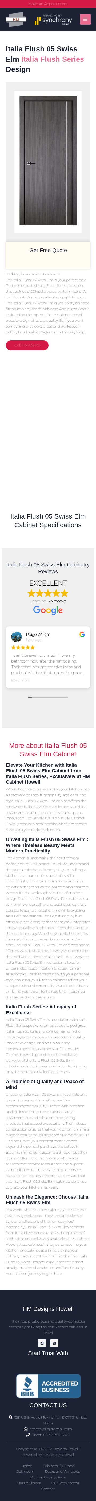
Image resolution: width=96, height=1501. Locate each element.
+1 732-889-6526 (56, 1435)
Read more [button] (20, 680)
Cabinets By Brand (59, 1466)
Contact (48, 1489)
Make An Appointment (48, 4)
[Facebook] (42, 1343)
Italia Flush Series (52, 59)
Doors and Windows (62, 1471)
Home (26, 1466)
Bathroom (25, 1471)
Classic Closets (29, 1483)
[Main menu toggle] (85, 19)
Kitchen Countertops (48, 1477)
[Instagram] (54, 1343)
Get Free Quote (27, 345)
